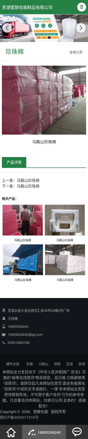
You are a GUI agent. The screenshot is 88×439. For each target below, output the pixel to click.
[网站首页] (11, 432)
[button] (81, 7)
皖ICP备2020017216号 (19, 417)
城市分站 (12, 363)
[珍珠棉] (22, 221)
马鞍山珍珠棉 (28, 180)
